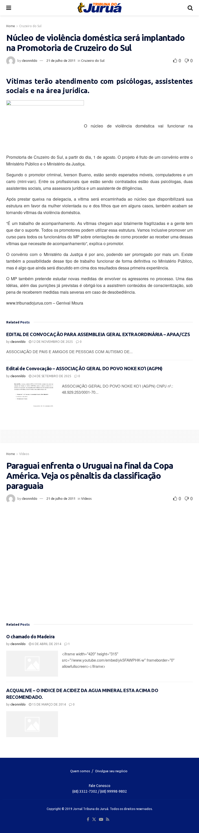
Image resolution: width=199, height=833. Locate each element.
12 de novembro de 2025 (52, 341)
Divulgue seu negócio (111, 771)
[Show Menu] (8, 8)
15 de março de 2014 (48, 704)
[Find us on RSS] (107, 819)
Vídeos (24, 454)
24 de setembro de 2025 (51, 376)
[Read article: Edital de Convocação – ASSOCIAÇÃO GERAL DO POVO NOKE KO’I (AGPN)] (32, 396)
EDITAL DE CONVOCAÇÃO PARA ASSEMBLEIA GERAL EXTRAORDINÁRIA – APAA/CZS (98, 334)
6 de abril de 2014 (46, 644)
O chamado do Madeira (30, 636)
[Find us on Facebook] (88, 819)
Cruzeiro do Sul (30, 26)
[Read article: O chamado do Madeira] (32, 664)
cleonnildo (29, 60)
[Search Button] (190, 8)
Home (10, 26)
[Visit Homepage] (99, 8)
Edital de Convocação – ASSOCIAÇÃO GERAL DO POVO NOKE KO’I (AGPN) (84, 368)
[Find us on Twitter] (94, 819)
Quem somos (80, 771)
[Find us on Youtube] (101, 819)
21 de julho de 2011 (60, 60)
